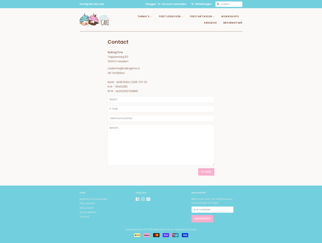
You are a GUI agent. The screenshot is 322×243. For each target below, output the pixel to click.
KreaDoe (210, 22)
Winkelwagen (203, 4)
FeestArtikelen (201, 16)
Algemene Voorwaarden (94, 199)
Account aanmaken (174, 4)
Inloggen (150, 4)
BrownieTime (232, 22)
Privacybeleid (87, 203)
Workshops (230, 16)
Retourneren (87, 208)
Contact (84, 216)
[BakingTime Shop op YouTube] (148, 199)
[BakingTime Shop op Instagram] (143, 199)
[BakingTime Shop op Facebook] (137, 199)
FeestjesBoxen (170, 16)
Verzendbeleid (88, 212)
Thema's (144, 16)
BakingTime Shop (163, 229)
